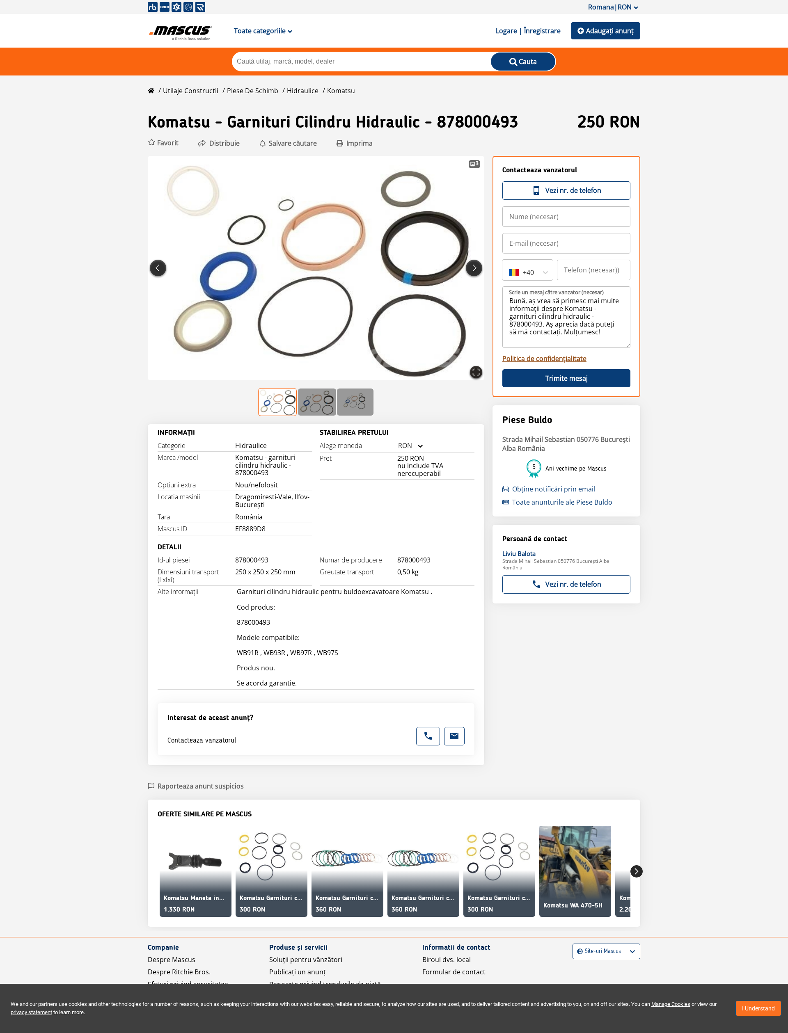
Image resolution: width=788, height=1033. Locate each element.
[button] (163, 143)
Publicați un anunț (297, 971)
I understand (758, 1008)
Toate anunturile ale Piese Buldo (562, 502)
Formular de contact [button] (454, 971)
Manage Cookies (670, 1004)
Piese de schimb (252, 90)
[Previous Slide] (158, 268)
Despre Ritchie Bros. (179, 971)
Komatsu (341, 90)
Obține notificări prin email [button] (553, 489)
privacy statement (31, 1012)
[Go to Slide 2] (317, 402)
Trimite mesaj (566, 378)
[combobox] (398, 446)
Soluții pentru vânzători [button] (305, 959)
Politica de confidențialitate (544, 358)
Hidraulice (302, 90)
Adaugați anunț (610, 30)
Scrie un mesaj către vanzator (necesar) (556, 292)
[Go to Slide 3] (355, 402)
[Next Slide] (474, 268)
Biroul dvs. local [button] (446, 959)
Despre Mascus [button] (171, 959)
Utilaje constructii (190, 90)
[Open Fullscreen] (476, 372)
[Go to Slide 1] (278, 402)
